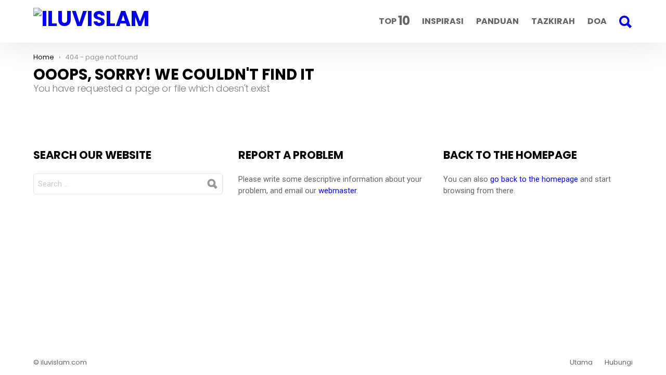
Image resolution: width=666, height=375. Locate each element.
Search (625, 22)
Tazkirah (553, 21)
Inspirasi (443, 21)
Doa (597, 21)
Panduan (497, 21)
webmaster (337, 190)
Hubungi (619, 362)
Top (394, 20)
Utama (581, 362)
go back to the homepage (534, 179)
